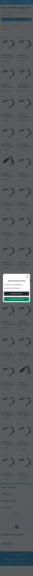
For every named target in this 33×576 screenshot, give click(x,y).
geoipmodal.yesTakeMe (16, 299)
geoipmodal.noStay (16, 293)
